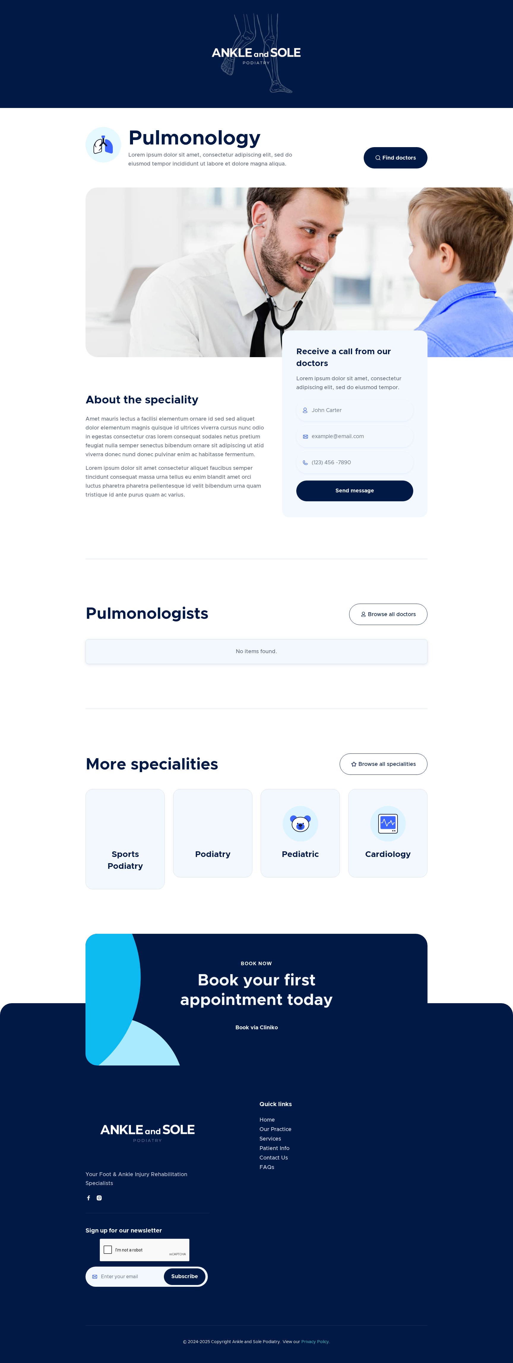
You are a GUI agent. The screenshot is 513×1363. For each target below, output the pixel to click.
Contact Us (273, 1158)
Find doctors (395, 158)
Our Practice (275, 1129)
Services (270, 1139)
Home (267, 1120)
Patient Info (274, 1148)
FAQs (266, 1167)
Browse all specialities (383, 764)
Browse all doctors (388, 614)
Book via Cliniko (256, 1027)
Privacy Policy (315, 1342)
